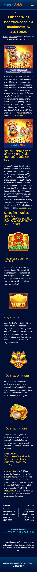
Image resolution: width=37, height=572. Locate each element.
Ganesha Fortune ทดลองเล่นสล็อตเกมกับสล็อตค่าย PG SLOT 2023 (9, 512)
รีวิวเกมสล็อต (18, 13)
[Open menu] (32, 5)
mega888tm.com (24, 208)
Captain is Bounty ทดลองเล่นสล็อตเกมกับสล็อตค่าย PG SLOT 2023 (28, 512)
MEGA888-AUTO (11, 491)
